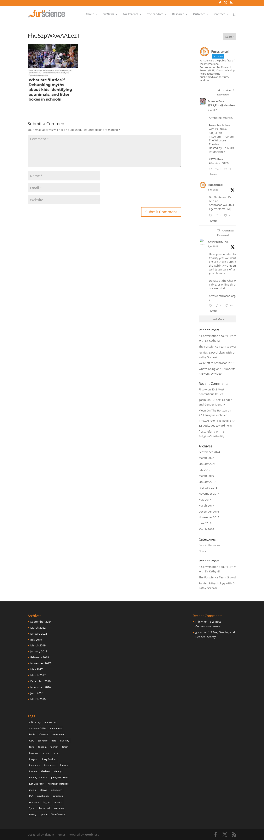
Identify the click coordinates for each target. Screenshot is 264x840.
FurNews (108, 14)
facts (31, 746)
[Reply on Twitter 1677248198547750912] (211, 169)
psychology (43, 795)
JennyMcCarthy (59, 777)
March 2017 (206, 505)
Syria (32, 808)
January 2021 (207, 464)
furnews (33, 753)
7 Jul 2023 (213, 110)
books (32, 734)
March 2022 (206, 458)
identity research (38, 777)
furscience (34, 765)
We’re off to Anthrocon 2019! (217, 363)
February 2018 (208, 487)
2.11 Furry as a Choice (213, 415)
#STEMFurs (216, 159)
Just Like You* (36, 783)
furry (55, 753)
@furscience (217, 152)
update (44, 814)
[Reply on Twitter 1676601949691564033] (211, 215)
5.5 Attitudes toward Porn (215, 425)
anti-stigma (55, 728)
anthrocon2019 (37, 728)
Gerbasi (45, 771)
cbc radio (43, 740)
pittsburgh (56, 790)
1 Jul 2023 (213, 246)
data (53, 740)
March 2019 (206, 476)
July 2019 (204, 470)
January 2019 (207, 482)
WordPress (91, 834)
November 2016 (209, 517)
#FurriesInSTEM (219, 163)
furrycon (33, 759)
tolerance (59, 808)
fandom (42, 746)
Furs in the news (209, 545)
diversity (64, 740)
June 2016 (205, 523)
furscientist (50, 765)
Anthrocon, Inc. (218, 242)
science (58, 802)
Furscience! (215, 185)
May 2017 (205, 499)
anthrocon (49, 722)
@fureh (227, 118)
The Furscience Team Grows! (217, 346)
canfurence (58, 734)
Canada (43, 734)
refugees (58, 795)
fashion (54, 746)
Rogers (46, 802)
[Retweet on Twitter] (218, 89)
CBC (31, 740)
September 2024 (209, 452)
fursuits (33, 771)
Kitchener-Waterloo (58, 783)
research (34, 802)
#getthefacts (217, 209)
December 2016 (209, 511)
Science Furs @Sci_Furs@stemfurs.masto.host (229, 103)
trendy (32, 814)
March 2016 (206, 529)
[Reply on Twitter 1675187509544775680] (211, 306)
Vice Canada (58, 814)
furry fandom (49, 759)
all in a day (35, 722)
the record (44, 808)
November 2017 (209, 493)
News (202, 551)
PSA (31, 795)
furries (45, 753)
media (32, 790)
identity (57, 771)
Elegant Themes (55, 834)
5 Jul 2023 (213, 189)
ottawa (43, 790)
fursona (64, 765)
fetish (65, 746)
